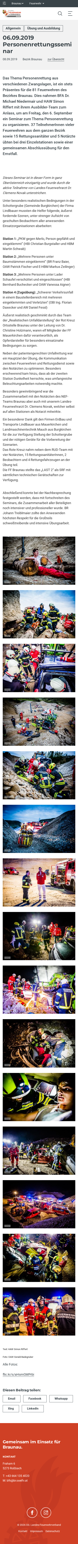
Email (11, 1398)
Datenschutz (53, 1531)
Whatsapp (61, 1398)
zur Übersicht (56, 59)
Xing (11, 1408)
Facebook (34, 1398)
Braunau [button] (16, 3)
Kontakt (22, 1531)
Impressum (36, 1531)
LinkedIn (32, 1408)
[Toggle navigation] (70, 13)
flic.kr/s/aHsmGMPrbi (18, 1374)
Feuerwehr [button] (35, 3)
